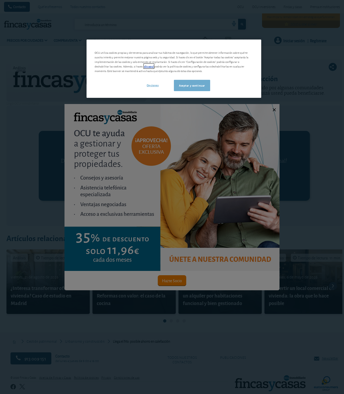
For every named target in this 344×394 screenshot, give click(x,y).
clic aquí (149, 66)
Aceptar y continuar (192, 85)
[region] (174, 69)
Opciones (153, 85)
